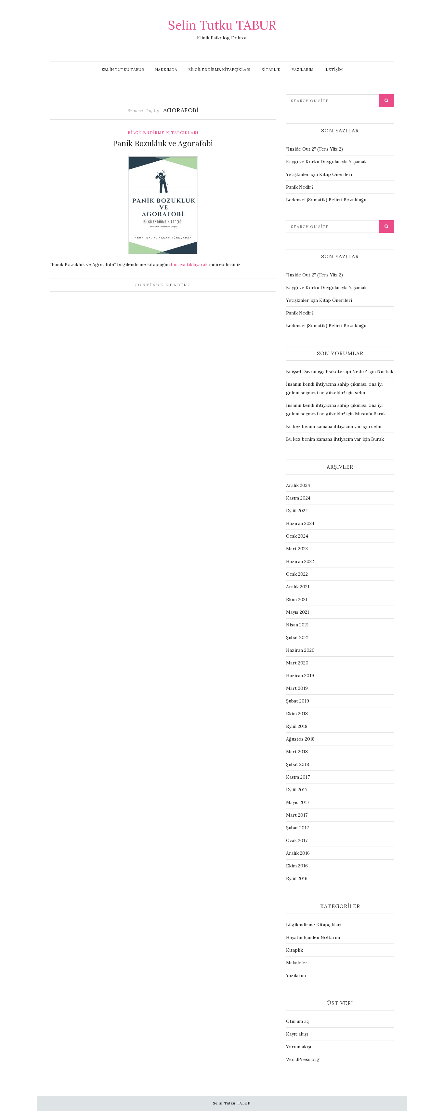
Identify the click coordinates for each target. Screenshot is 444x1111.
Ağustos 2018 (300, 739)
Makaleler (296, 963)
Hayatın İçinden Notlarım (313, 937)
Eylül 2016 (296, 878)
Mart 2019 (297, 688)
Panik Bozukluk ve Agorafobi (163, 143)
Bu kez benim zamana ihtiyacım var (323, 426)
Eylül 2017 (296, 790)
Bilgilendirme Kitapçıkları (219, 69)
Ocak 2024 (297, 536)
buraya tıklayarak (190, 264)
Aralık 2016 (298, 853)
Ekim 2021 (296, 599)
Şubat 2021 (297, 637)
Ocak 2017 (296, 840)
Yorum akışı (298, 1047)
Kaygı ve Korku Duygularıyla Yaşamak (326, 162)
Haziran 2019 (300, 675)
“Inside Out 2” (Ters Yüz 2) (314, 149)
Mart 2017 (296, 815)
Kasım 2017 (298, 777)
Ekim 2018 (297, 713)
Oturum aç (297, 1021)
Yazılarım (302, 69)
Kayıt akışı (297, 1034)
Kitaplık (271, 69)
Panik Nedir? (300, 187)
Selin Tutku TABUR (222, 25)
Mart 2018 (297, 752)
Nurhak (385, 371)
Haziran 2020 (300, 650)
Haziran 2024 (300, 523)
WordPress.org (303, 1059)
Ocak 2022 (297, 574)
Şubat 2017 (297, 828)
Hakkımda (166, 69)
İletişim (333, 69)
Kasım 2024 (298, 498)
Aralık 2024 (298, 485)
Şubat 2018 (297, 764)
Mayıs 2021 (297, 612)
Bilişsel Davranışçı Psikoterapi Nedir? (326, 371)
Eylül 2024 (297, 511)
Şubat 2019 (297, 701)
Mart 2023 (297, 549)
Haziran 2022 (300, 561)
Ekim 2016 (297, 866)
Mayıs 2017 (297, 802)
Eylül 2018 (296, 726)
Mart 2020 (297, 663)
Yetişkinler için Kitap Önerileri (319, 174)
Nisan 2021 (297, 625)
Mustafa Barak (370, 414)
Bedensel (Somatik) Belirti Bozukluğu (326, 200)
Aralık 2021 (297, 587)
